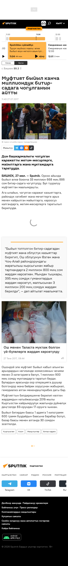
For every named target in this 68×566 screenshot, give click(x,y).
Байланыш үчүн (10, 507)
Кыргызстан (8, 431)
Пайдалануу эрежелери (35, 503)
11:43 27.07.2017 (10, 99)
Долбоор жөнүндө (11, 503)
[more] (62, 358)
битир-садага (49, 431)
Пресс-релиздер (29, 507)
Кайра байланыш (11, 528)
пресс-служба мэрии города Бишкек (20, 142)
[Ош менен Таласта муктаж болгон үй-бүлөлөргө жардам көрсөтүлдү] (34, 322)
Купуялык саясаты (11, 516)
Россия (46, 474)
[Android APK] (11, 537)
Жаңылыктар (33, 431)
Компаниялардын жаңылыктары (19, 511)
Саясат (24, 474)
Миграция (61, 474)
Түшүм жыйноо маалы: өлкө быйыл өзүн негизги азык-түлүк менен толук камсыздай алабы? (27, 51)
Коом (20, 431)
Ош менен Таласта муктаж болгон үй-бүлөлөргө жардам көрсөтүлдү (32, 349)
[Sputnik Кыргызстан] (10, 24)
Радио (35, 474)
